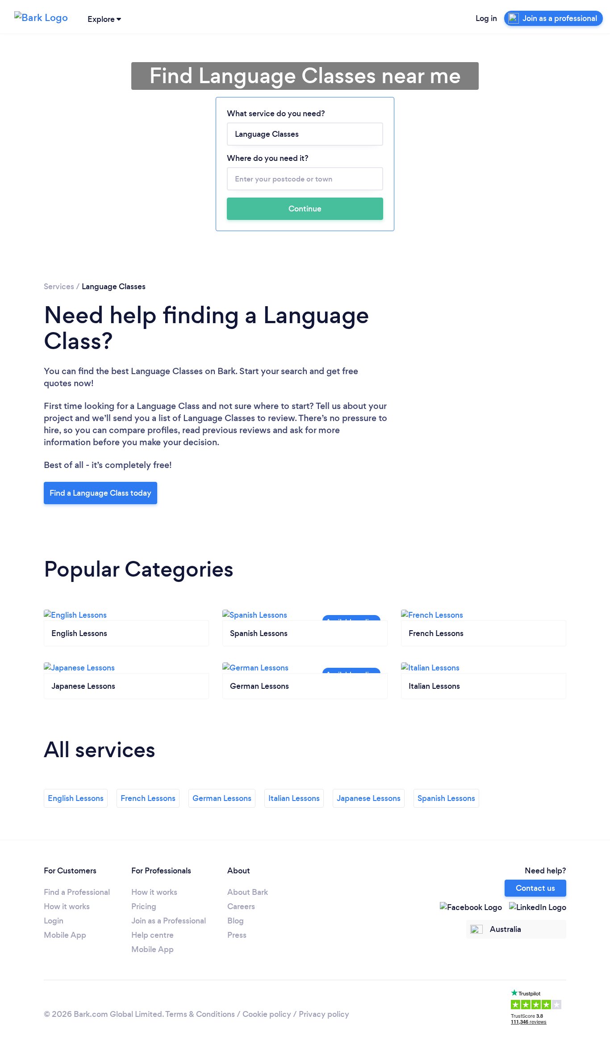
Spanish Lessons (446, 798)
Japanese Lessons (369, 798)
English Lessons (76, 798)
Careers (241, 906)
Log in (486, 18)
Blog (235, 920)
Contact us (535, 888)
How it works (67, 906)
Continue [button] (305, 208)
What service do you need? (276, 113)
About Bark (247, 892)
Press (237, 935)
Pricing (143, 906)
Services (59, 286)
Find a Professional (77, 892)
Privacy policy (324, 1014)
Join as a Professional (168, 920)
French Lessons (148, 798)
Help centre (152, 935)
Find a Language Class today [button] (100, 493)
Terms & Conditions (200, 1014)
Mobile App (65, 935)
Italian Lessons (294, 798)
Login (53, 920)
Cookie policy (266, 1014)
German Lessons (221, 798)
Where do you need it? (268, 158)
